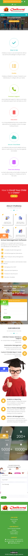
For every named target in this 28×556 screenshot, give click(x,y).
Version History (14, 533)
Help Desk (14, 521)
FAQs (14, 523)
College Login (4, 437)
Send (4, 497)
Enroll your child (14, 21)
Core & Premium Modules (14, 528)
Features (14, 530)
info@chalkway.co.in (15, 543)
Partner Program (14, 532)
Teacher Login (4, 304)
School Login (4, 237)
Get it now (7, 317)
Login (15, 4)
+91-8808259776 (19, 541)
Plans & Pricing (14, 519)
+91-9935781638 (10, 541)
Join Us (14, 196)
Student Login (4, 370)
